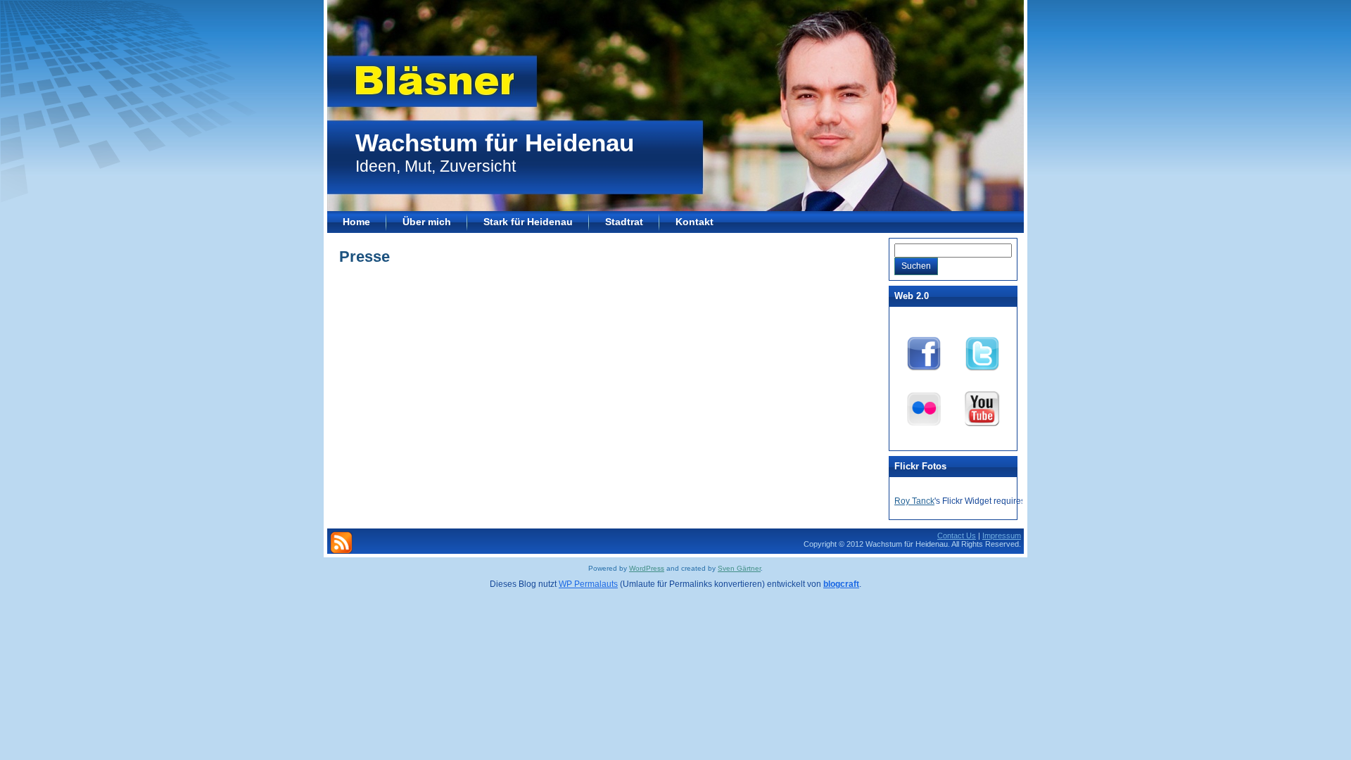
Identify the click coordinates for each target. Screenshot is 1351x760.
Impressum (1001, 535)
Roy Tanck (914, 501)
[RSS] (341, 542)
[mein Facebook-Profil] (923, 351)
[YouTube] (982, 406)
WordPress (646, 568)
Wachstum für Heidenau (494, 142)
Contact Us (956, 535)
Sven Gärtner (739, 568)
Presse (364, 256)
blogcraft (841, 584)
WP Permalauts (588, 584)
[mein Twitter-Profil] (982, 351)
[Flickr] (923, 406)
